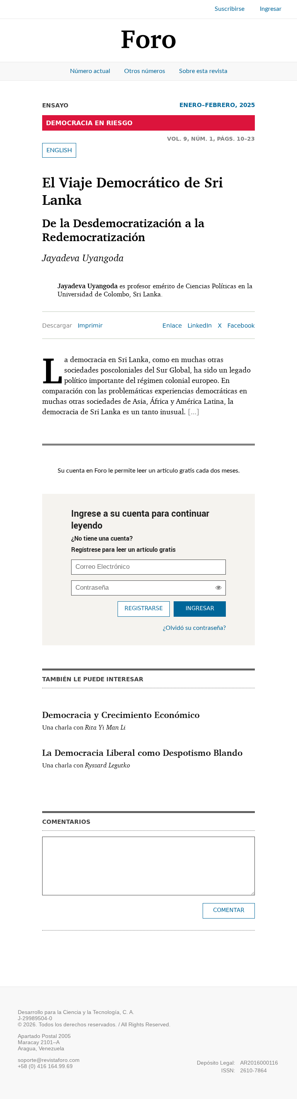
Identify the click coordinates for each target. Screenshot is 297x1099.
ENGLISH (59, 150)
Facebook (241, 326)
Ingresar (271, 9)
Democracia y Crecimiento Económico (121, 714)
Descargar (57, 326)
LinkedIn (200, 326)
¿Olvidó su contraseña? (194, 628)
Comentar (228, 911)
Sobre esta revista (203, 71)
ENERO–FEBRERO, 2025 (217, 105)
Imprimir (90, 326)
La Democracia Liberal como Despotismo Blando (142, 752)
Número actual (90, 71)
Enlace (172, 326)
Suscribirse (229, 9)
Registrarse (144, 609)
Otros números (144, 71)
